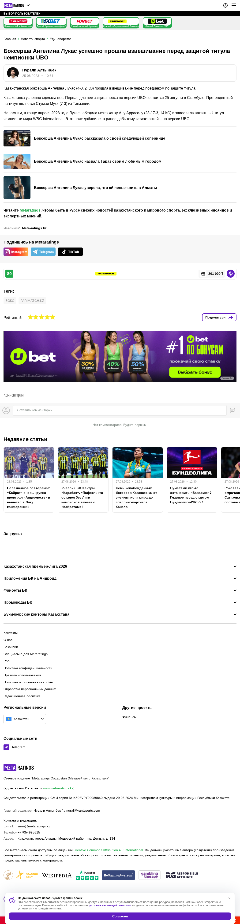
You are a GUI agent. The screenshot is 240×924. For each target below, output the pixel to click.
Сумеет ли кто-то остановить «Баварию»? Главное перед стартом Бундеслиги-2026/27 (191, 495)
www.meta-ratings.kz (58, 788)
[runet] (8, 875)
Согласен (120, 916)
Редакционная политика (22, 696)
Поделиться (215, 317)
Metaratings (30, 210)
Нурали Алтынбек (39, 70)
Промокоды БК (18, 602)
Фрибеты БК (15, 590)
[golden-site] (27, 875)
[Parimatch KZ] (117, 21)
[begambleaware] (118, 875)
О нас (8, 640)
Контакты (11, 633)
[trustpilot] (87, 875)
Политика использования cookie (28, 682)
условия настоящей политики (110, 905)
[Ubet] (157, 21)
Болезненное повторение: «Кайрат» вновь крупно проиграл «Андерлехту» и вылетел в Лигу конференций (28, 497)
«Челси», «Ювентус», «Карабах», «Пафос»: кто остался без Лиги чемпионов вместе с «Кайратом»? (82, 497)
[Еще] (234, 5)
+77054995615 (29, 832)
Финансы (129, 717)
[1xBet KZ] (50, 21)
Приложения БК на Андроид (30, 578)
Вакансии (11, 647)
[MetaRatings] (19, 767)
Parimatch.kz (32, 301)
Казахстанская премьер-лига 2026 (35, 566)
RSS (7, 661)
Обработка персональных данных (30, 689)
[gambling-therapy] (150, 875)
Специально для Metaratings (26, 654)
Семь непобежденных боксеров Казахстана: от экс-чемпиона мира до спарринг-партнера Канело (136, 497)
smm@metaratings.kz (34, 826)
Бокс (9, 301)
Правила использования (22, 675)
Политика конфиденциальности (28, 668)
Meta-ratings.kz (34, 228)
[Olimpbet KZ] (18, 21)
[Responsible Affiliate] (182, 875)
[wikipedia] (57, 875)
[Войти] (225, 5)
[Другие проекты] (17, 5)
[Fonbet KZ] (84, 21)
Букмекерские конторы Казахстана (36, 614)
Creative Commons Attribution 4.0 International (108, 850)
